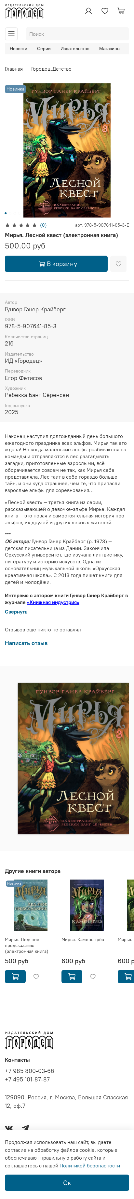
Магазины (109, 48)
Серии (44, 48)
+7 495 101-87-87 (27, 1079)
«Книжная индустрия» (53, 602)
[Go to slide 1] (6, 213)
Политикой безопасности (90, 1165)
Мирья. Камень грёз (82, 939)
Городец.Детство (51, 68)
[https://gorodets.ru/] (51, 823)
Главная (14, 68)
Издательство (74, 48)
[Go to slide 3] (15, 213)
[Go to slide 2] (10, 213)
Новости (18, 48)
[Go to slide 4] (19, 213)
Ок (67, 1182)
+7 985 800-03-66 (29, 1071)
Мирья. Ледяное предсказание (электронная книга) (26, 945)
